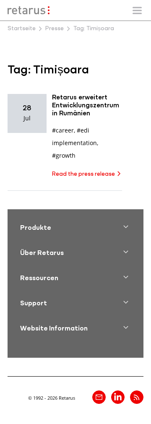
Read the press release (83, 174)
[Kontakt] (99, 397)
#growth (64, 155)
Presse (54, 29)
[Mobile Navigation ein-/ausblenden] (137, 10)
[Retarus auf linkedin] (118, 397)
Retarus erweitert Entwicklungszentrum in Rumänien (85, 105)
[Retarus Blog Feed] (136, 397)
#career (63, 130)
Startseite (22, 29)
